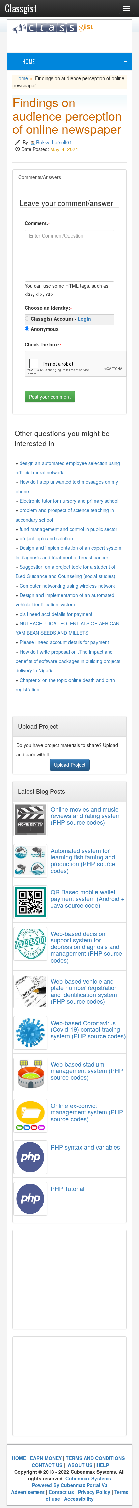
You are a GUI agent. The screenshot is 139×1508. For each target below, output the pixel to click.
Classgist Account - (60, 318)
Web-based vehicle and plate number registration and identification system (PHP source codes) (84, 991)
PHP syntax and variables (85, 1146)
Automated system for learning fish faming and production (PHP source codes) (83, 860)
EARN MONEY (46, 1458)
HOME (19, 1458)
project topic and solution (46, 538)
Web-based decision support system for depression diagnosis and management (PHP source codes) (86, 946)
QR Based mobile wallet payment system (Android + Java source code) (88, 898)
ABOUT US (79, 1465)
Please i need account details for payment (64, 642)
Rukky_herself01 (54, 142)
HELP (102, 1465)
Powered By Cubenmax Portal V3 (69, 1485)
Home (28, 61)
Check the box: (43, 344)
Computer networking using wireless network (67, 585)
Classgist (21, 8)
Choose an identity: (48, 307)
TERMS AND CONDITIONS (95, 1458)
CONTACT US (47, 1465)
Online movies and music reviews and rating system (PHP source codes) (86, 816)
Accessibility (79, 1498)
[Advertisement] (75, 42)
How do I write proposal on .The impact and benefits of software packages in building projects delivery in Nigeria (68, 661)
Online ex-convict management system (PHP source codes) (87, 1112)
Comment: (37, 223)
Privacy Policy (94, 1491)
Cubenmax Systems (88, 1478)
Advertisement (28, 1491)
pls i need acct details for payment (56, 613)
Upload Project (69, 764)
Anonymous (44, 328)
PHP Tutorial (67, 1188)
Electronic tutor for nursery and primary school (69, 500)
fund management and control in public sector (68, 529)
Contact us (61, 1491)
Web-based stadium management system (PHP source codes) (87, 1071)
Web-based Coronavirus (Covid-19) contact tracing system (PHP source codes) (88, 1029)
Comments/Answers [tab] (39, 177)
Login (84, 318)
